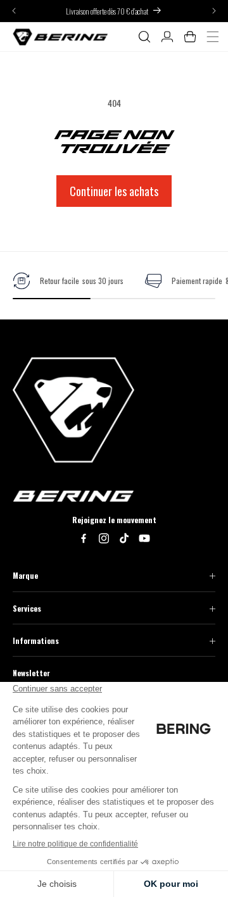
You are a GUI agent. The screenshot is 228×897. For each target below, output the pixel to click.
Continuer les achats (114, 191)
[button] (144, 36)
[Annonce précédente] (14, 11)
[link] (68, 281)
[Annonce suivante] (214, 11)
